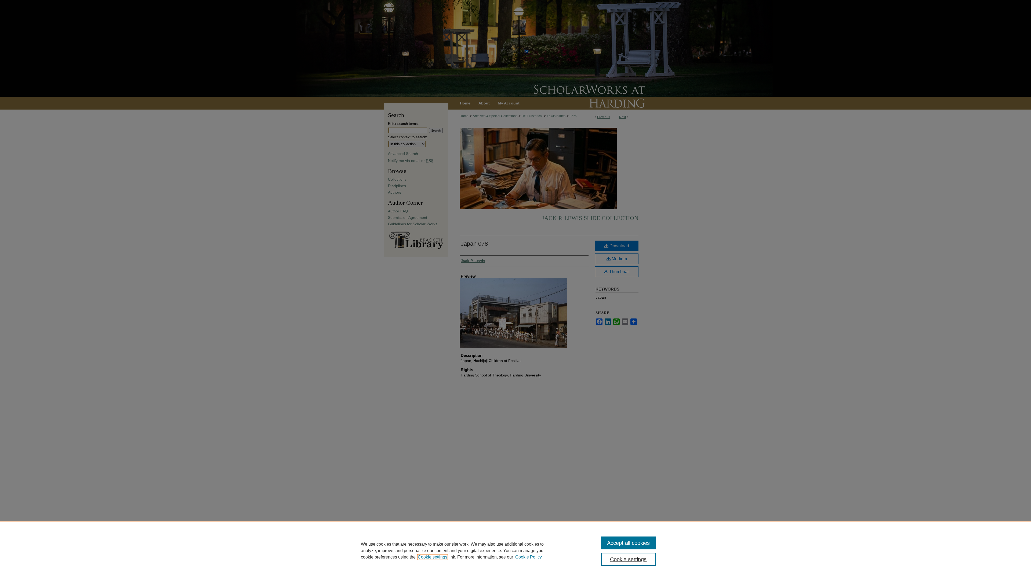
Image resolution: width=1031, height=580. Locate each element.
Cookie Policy (528, 557)
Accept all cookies (628, 543)
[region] (515, 550)
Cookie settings (432, 557)
